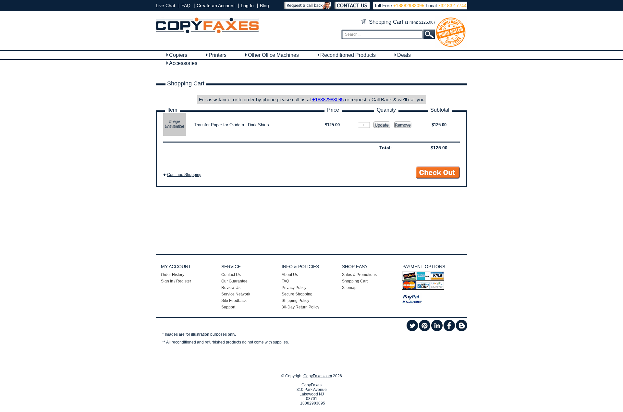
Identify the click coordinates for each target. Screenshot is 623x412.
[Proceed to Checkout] (438, 173)
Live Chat (165, 5)
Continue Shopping (184, 174)
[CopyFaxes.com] (207, 32)
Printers (217, 55)
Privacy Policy (294, 287)
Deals (404, 55)
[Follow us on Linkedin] (437, 330)
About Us (290, 274)
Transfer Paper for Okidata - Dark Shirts (231, 124)
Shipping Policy (295, 300)
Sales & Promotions (359, 274)
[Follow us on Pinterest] (424, 330)
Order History (172, 274)
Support (228, 307)
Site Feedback (234, 300)
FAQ (185, 5)
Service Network (235, 294)
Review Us (230, 287)
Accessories (183, 63)
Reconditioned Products (348, 55)
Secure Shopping (297, 294)
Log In (247, 5)
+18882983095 (408, 5)
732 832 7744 (452, 5)
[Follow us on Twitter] (412, 330)
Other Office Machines (273, 55)
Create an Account (216, 5)
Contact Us (231, 274)
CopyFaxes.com (317, 376)
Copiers (178, 55)
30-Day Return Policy (300, 307)
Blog (264, 5)
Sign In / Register (176, 281)
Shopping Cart (401, 22)
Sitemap (349, 287)
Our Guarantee (234, 281)
